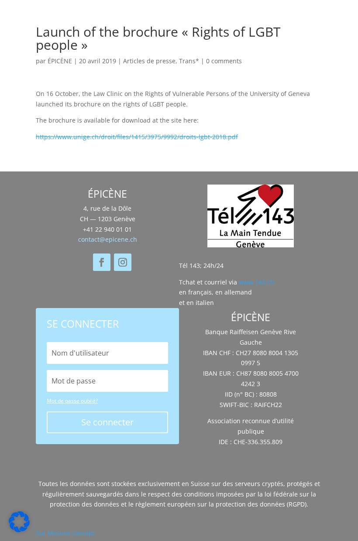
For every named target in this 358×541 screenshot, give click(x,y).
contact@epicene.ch (107, 239)
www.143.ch (256, 282)
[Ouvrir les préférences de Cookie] (19, 530)
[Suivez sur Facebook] (101, 262)
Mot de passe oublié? (72, 400)
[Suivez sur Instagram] (122, 262)
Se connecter (107, 422)
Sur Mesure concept (65, 533)
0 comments (224, 61)
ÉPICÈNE (60, 61)
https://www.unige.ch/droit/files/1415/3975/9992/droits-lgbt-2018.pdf (137, 137)
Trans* (189, 61)
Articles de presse (149, 61)
